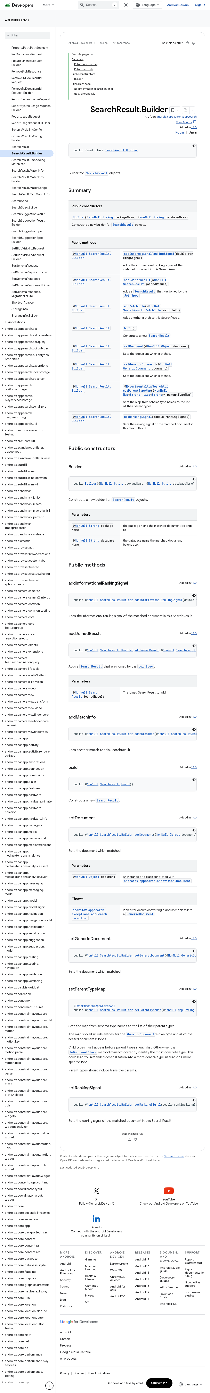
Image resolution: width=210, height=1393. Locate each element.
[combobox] (98, 5)
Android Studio (178, 5)
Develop (102, 43)
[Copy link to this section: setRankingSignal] (105, 1088)
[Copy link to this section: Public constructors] (119, 449)
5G (87, 1302)
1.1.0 (194, 127)
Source (64, 1286)
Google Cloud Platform (75, 1352)
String (108, 217)
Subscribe (159, 1383)
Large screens (119, 1263)
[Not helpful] (194, 43)
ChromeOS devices (117, 1278)
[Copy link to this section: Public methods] (109, 565)
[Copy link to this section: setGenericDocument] (115, 939)
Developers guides (167, 1279)
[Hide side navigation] (49, 1386)
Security (65, 1280)
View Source (184, 122)
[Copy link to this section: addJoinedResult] (105, 633)
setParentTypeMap (137, 390)
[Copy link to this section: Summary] (95, 190)
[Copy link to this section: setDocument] (99, 818)
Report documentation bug (194, 1272)
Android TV (117, 1296)
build (128, 328)
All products (68, 1358)
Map (125, 395)
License (79, 1373)
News (63, 1293)
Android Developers (80, 43)
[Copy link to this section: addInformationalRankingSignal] (132, 583)
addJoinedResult (137, 280)
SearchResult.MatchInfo (142, 310)
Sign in (200, 5)
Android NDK (168, 1304)
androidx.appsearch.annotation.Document (157, 881)
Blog (63, 1299)
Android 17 (142, 1259)
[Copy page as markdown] (185, 110)
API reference (17, 20)
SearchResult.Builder (121, 150)
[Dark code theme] (194, 145)
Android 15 (142, 1272)
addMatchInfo (134, 306)
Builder (79, 217)
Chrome (65, 1339)
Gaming (90, 1259)
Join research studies (193, 1293)
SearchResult (96, 173)
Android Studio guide (170, 1269)
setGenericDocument (140, 364)
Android (65, 1263)
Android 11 (142, 1299)
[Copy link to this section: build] (82, 767)
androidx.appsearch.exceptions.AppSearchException (89, 914)
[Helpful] (187, 43)
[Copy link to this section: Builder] (86, 467)
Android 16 (142, 1266)
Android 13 (142, 1286)
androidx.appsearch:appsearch (176, 116)
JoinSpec (131, 295)
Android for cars (117, 1288)
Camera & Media (91, 1287)
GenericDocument (136, 368)
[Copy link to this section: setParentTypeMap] (109, 989)
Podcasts (66, 1306)
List (147, 395)
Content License (174, 1156)
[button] (27, 322)
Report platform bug (193, 1261)
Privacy (89, 1295)
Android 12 (142, 1292)
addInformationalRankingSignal (149, 254)
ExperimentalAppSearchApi (147, 386)
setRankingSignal (138, 417)
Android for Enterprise (67, 1271)
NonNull (95, 217)
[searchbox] (27, 35)
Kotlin (179, 132)
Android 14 (142, 1279)
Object (166, 346)
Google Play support (193, 1284)
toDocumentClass (83, 1052)
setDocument (134, 346)
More (46, 5)
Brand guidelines (99, 1373)
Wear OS (116, 1270)
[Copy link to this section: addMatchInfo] (100, 717)
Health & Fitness (90, 1277)
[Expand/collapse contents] (92, 54)
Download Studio (166, 1295)
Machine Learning (91, 1267)
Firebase (65, 1345)
